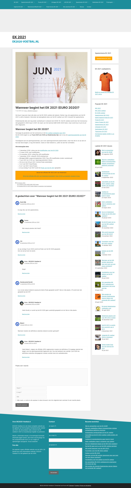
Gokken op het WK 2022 (92, 453)
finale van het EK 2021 (48, 168)
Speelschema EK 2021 (27, 2)
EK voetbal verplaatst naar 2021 (55, 133)
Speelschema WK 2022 (102, 115)
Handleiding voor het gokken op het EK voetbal (99, 459)
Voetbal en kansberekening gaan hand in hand (99, 439)
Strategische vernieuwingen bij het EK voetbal (99, 432)
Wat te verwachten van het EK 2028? (96, 426)
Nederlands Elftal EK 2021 (35, 7)
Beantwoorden (21, 213)
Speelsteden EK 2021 (81, 2)
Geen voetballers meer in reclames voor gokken (99, 441)
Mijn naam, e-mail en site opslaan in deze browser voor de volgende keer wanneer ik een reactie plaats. (49, 400)
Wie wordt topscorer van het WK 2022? (97, 448)
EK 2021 (16, 2)
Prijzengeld (109, 2)
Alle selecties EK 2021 (69, 7)
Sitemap (71, 485)
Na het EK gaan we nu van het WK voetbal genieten (101, 446)
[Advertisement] (65, 20)
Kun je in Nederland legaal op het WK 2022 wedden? (101, 444)
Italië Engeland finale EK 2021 (104, 117)
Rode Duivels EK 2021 (52, 7)
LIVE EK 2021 (67, 2)
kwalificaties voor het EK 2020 (49, 150)
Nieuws (82, 7)
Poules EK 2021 (42, 2)
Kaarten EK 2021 (18, 7)
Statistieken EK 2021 (97, 2)
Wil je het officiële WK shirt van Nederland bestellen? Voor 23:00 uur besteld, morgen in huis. (51, 176)
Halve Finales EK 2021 (102, 122)
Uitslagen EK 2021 (56, 2)
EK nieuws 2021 (21, 183)
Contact (89, 7)
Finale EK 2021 (99, 120)
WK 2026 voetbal (100, 110)
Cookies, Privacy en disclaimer (83, 485)
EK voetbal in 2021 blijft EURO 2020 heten (28, 184)
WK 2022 (98, 108)
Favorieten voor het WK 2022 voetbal (96, 450)
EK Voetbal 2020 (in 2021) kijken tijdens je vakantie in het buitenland (34, 186)
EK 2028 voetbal (100, 113)
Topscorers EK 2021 (101, 131)
